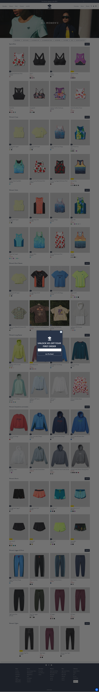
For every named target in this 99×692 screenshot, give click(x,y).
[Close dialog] (61, 332)
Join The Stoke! (49, 354)
